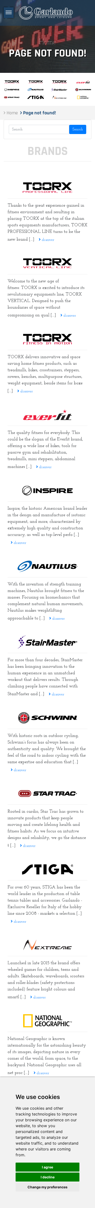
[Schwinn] (47, 717)
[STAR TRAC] (47, 793)
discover (47, 240)
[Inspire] (47, 490)
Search (77, 129)
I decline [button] (48, 1177)
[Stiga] (47, 869)
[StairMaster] (47, 642)
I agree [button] (47, 1167)
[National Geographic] (47, 1020)
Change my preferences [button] (47, 1187)
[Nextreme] (47, 945)
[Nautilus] (47, 566)
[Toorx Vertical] (47, 263)
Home (47, 42)
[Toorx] (47, 339)
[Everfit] (47, 415)
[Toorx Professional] (47, 187)
